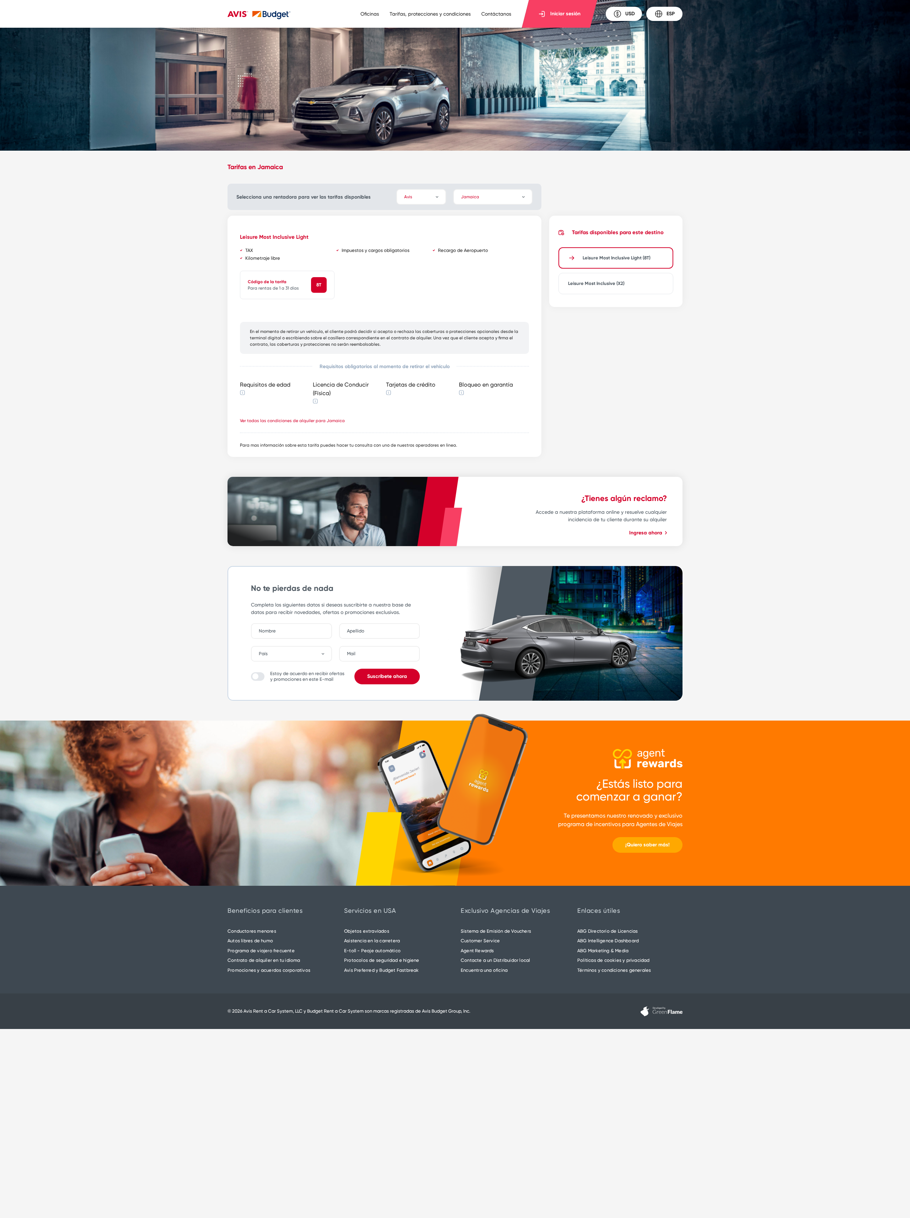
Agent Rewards (477, 950)
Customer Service (480, 940)
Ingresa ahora (645, 533)
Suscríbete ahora (387, 676)
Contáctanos (496, 14)
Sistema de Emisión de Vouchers (496, 931)
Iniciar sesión (565, 14)
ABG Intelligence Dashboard (608, 940)
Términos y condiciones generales (614, 970)
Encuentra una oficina (484, 970)
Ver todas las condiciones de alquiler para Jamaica (292, 420)
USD (630, 14)
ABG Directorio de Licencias (607, 931)
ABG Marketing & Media (602, 950)
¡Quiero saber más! (647, 845)
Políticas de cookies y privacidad (613, 960)
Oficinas (369, 14)
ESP (671, 14)
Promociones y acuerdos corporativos (269, 970)
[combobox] (295, 654)
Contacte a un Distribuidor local (495, 960)
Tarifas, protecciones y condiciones (430, 14)
